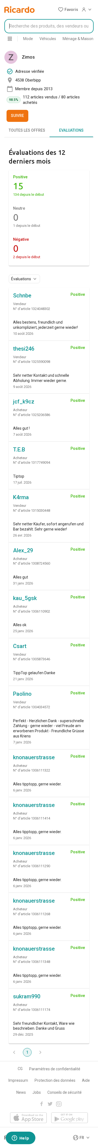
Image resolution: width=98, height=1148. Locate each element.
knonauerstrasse (34, 757)
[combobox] (49, 26)
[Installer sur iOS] (28, 1118)
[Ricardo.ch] (19, 9)
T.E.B (19, 449)
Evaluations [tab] (71, 130)
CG (20, 1068)
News (21, 1092)
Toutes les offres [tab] (27, 130)
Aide (86, 1080)
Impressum (18, 1080)
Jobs (36, 1092)
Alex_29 (23, 550)
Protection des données (55, 1080)
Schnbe (22, 295)
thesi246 (23, 348)
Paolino (22, 694)
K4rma (21, 497)
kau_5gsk (25, 598)
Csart (19, 646)
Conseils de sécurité (64, 1092)
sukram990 (26, 996)
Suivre (17, 115)
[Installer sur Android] (69, 1118)
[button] (68, 10)
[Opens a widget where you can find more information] (20, 1138)
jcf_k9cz (23, 401)
